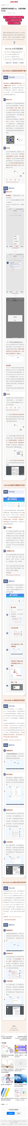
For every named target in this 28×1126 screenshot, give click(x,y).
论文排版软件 (15, 1122)
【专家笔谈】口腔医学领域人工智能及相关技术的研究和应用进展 (7, 1070)
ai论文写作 (14, 2)
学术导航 (18, 1121)
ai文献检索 (3, 5)
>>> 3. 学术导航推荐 (15, 23)
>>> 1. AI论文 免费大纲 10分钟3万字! (14, 17)
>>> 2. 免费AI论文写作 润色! (14, 20)
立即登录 (11, 1113)
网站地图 (14, 1121)
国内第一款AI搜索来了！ (7, 1084)
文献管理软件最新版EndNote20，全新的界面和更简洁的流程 (21, 1038)
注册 (18, 1113)
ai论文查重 (22, 1121)
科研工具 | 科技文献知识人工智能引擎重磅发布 (7, 1037)
